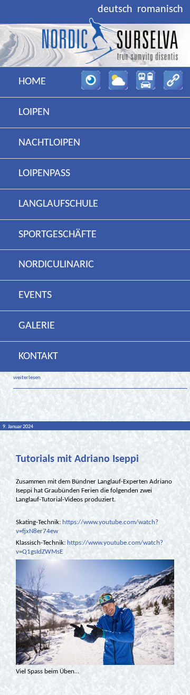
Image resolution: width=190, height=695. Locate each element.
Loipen (34, 112)
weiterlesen (27, 378)
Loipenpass (44, 173)
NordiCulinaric (56, 264)
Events (35, 295)
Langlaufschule (58, 204)
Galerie (36, 326)
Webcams (90, 80)
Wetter (118, 80)
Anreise (145, 80)
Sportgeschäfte (57, 234)
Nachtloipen (49, 143)
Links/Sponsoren (173, 80)
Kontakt (38, 356)
